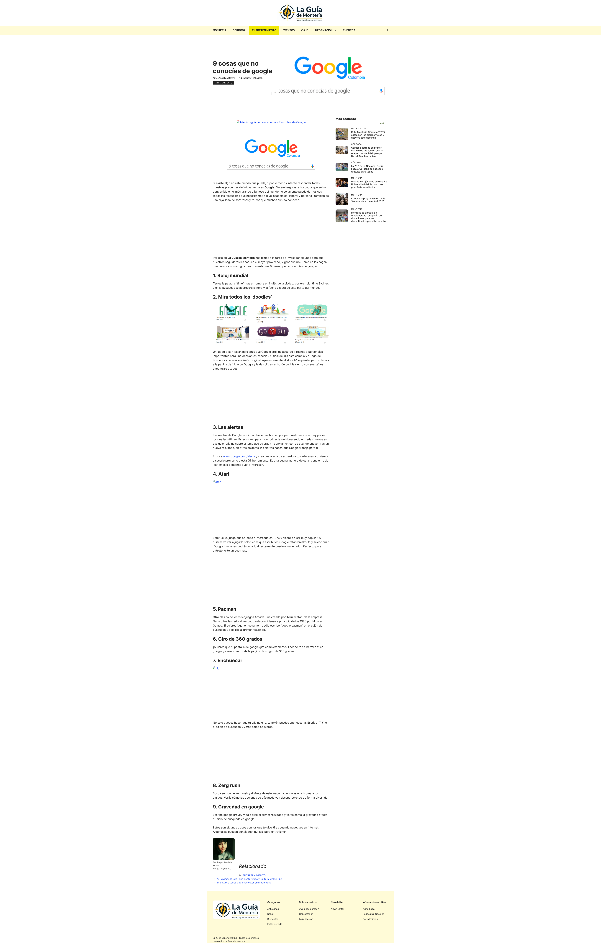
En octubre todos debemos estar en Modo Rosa (244, 882)
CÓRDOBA (239, 30)
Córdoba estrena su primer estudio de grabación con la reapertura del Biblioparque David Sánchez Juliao (367, 152)
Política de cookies (373, 913)
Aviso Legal (369, 908)
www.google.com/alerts (239, 456)
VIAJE (304, 30)
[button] (387, 30)
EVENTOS (289, 30)
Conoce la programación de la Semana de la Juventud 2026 (368, 200)
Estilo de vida (274, 924)
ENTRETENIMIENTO (264, 30)
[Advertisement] (271, 229)
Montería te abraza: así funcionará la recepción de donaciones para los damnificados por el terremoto (368, 217)
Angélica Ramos (227, 78)
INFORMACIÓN (324, 30)
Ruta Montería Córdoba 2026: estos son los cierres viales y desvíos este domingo (368, 135)
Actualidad (273, 908)
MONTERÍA (219, 30)
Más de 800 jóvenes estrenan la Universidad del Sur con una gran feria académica (369, 184)
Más (382, 122)
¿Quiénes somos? (309, 908)
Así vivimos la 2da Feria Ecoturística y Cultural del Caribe (249, 878)
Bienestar (272, 919)
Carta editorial (370, 919)
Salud (270, 913)
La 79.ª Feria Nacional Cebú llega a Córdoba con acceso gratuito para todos (367, 169)
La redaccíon (306, 919)
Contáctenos (306, 913)
